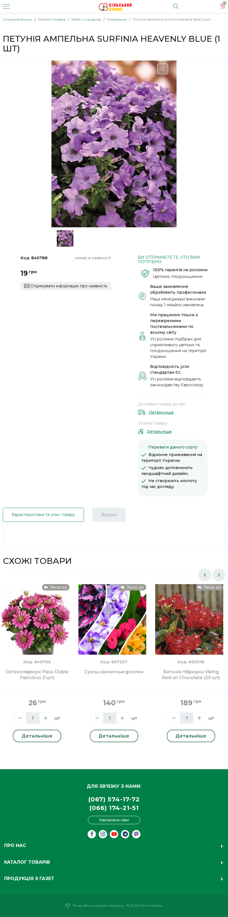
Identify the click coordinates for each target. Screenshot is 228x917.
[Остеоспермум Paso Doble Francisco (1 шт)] (35, 629)
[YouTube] (114, 834)
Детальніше (161, 412)
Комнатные (117, 19)
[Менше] (20, 718)
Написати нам (114, 820)
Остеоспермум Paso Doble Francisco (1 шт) (37, 674)
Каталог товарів (52, 19)
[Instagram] (103, 834)
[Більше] (45, 718)
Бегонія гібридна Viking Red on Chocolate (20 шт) (191, 674)
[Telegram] (125, 834)
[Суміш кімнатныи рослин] (112, 629)
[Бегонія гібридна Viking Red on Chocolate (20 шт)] (189, 629)
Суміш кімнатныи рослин (114, 671)
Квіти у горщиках (86, 19)
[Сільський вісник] (115, 7)
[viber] (136, 834)
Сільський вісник (17, 19)
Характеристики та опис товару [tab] (43, 514)
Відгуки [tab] (109, 514)
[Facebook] (92, 834)
